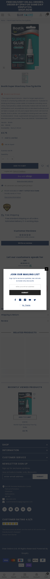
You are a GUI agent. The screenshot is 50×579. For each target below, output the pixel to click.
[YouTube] (29, 299)
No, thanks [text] (26, 305)
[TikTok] (25, 299)
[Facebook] (15, 299)
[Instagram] (20, 299)
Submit (25, 292)
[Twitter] (34, 299)
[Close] (46, 269)
